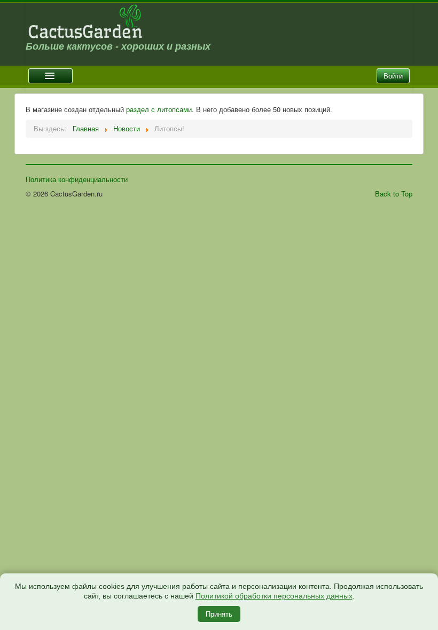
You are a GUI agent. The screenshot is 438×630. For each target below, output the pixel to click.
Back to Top (393, 193)
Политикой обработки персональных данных (274, 596)
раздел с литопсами (159, 109)
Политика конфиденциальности (77, 179)
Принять (219, 614)
